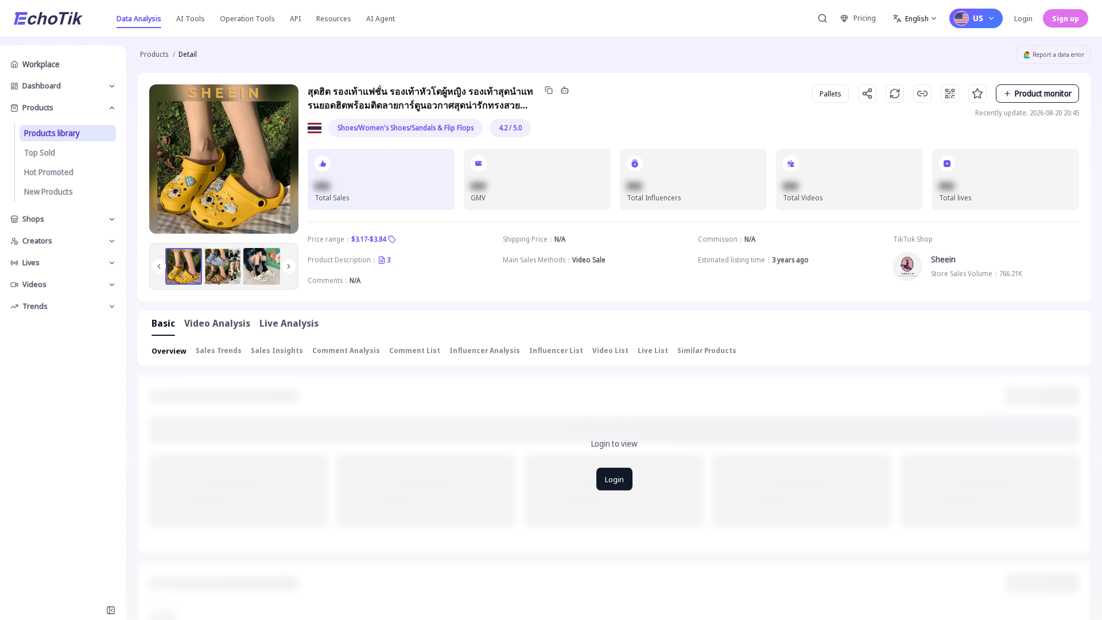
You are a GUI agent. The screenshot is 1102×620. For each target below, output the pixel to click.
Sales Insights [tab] (277, 350)
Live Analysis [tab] (289, 323)
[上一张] (159, 266)
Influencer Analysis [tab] (484, 350)
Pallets (830, 93)
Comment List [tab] (414, 350)
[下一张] (289, 266)
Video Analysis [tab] (217, 323)
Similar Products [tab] (706, 350)
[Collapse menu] (111, 610)
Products (154, 54)
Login (1023, 18)
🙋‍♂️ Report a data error (1053, 55)
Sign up (1065, 18)
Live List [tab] (653, 350)
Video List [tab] (610, 350)
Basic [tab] (163, 323)
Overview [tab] (169, 351)
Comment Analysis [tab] (346, 350)
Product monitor (1043, 93)
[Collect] (977, 93)
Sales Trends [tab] (219, 350)
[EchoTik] (48, 18)
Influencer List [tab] (556, 350)
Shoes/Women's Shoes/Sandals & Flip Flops (405, 128)
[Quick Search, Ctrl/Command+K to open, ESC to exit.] (822, 18)
